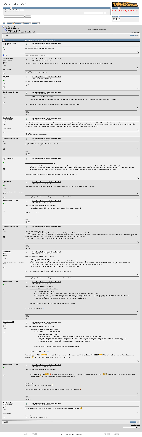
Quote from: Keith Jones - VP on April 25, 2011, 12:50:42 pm (40, 369)
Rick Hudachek (8, 58)
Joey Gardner (116, 19)
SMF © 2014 (69, 434)
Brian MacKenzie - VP (10, 43)
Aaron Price (7, 181)
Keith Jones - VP (8, 158)
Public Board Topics (12, 28)
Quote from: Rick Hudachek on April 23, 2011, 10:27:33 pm (40, 163)
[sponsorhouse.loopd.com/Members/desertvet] (4, 55)
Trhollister (6, 76)
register (22, 9)
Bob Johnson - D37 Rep (10, 92)
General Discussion (14, 30)
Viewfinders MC (10, 27)
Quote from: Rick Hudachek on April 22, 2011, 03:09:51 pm (40, 96)
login (17, 9)
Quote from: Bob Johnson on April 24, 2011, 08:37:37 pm (39, 326)
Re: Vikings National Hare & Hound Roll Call (46, 43)
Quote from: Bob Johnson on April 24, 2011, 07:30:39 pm (39, 256)
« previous (133, 32)
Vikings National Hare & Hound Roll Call (22, 32)
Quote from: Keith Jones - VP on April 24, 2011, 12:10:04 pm (40, 205)
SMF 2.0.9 (62, 434)
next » (138, 32)
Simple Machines (77, 434)
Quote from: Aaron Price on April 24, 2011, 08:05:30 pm (39, 286)
